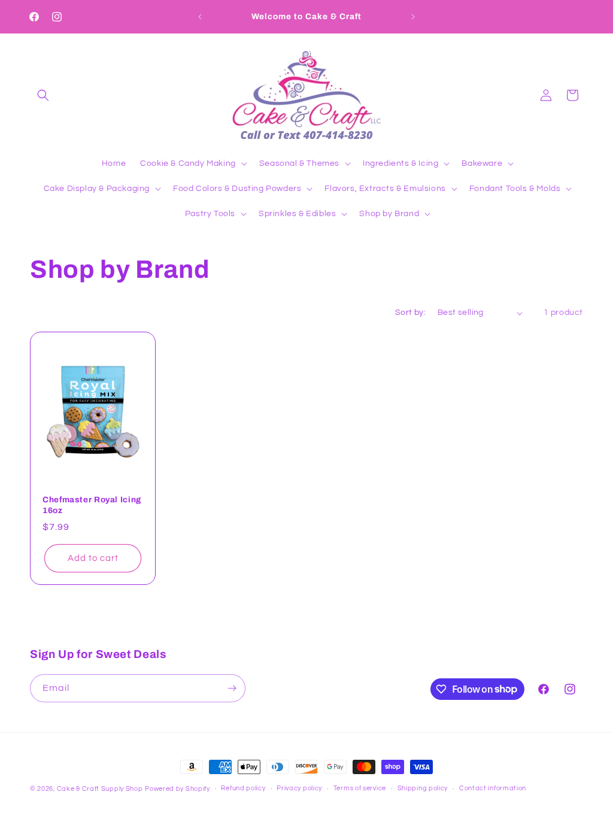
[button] (43, 95)
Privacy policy (299, 788)
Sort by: (410, 312)
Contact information (492, 788)
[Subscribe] (232, 688)
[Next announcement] (413, 16)
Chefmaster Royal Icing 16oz (92, 505)
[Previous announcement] (200, 16)
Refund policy (243, 788)
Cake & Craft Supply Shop (100, 788)
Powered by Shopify (177, 788)
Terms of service (359, 788)
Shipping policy (422, 788)
